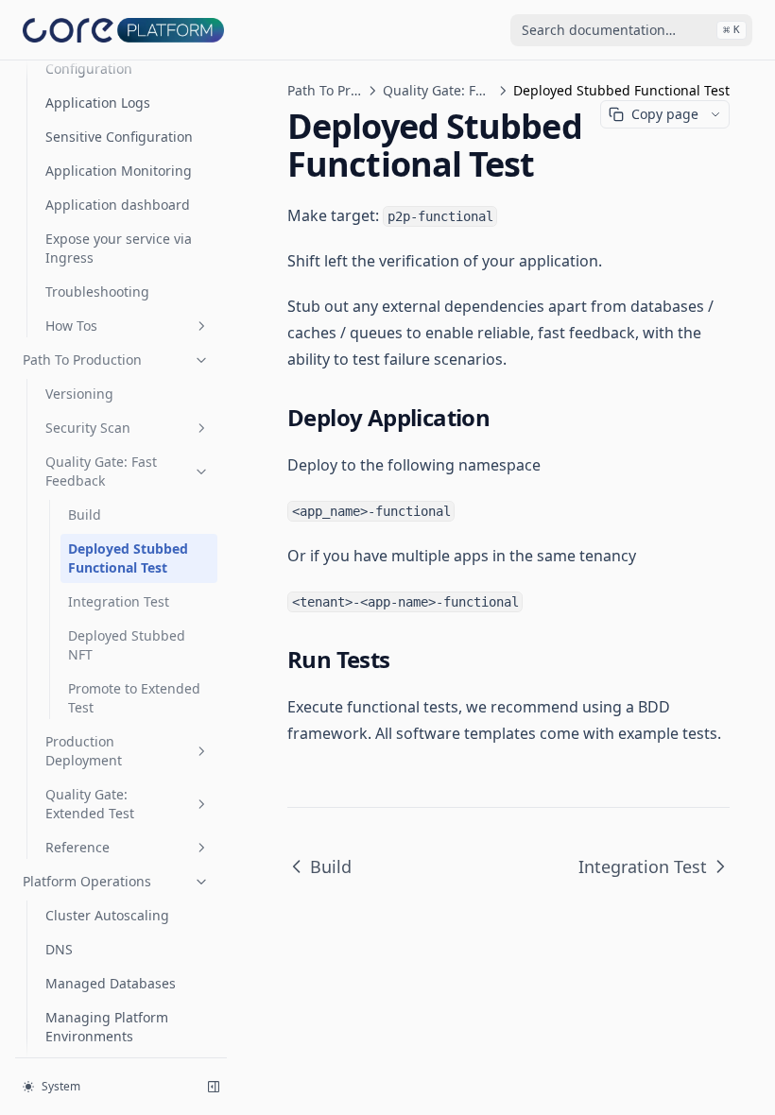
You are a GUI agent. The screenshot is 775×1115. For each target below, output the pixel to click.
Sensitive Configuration (119, 137)
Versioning (79, 394)
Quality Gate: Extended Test (89, 803)
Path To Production (82, 360)
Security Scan (87, 428)
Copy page (664, 114)
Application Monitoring (118, 171)
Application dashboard (117, 205)
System (61, 1086)
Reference (77, 847)
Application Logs (97, 103)
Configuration (88, 68)
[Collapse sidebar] (213, 1086)
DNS (59, 949)
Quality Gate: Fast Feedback (101, 471)
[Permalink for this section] (504, 417)
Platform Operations (87, 881)
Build (84, 514)
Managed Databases (110, 983)
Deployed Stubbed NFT (126, 644)
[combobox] (631, 30)
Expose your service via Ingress (118, 248)
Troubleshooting (97, 291)
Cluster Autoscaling (107, 915)
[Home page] (123, 30)
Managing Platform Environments (106, 1026)
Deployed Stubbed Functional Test (128, 558)
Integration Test (118, 601)
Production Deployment (83, 750)
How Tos (71, 325)
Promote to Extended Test (134, 697)
